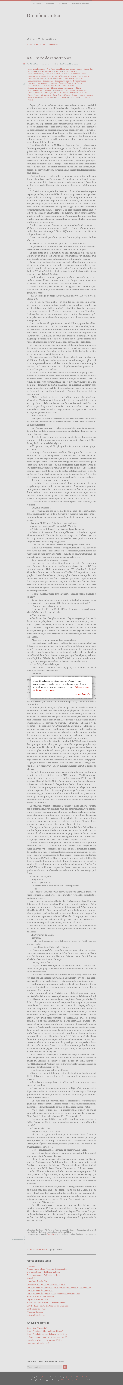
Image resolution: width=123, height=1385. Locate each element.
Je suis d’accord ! (83, 694)
